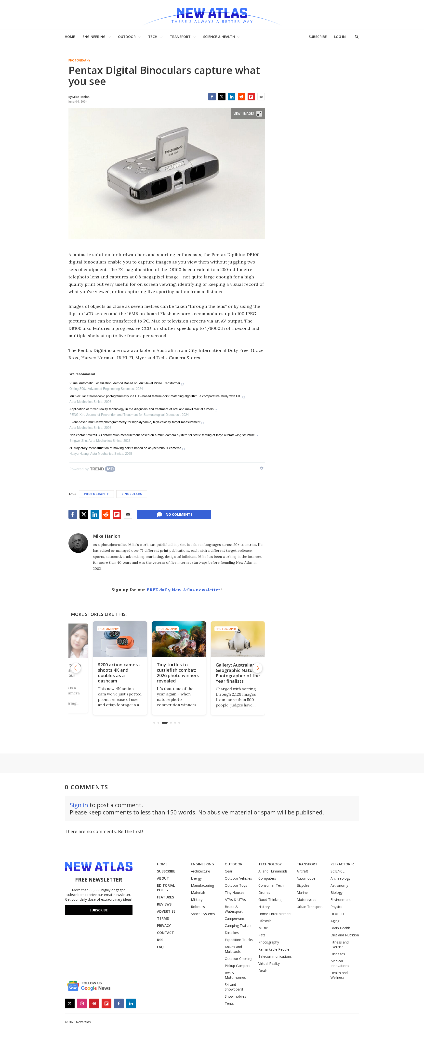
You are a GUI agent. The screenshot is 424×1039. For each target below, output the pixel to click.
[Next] (257, 668)
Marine (302, 892)
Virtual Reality (269, 963)
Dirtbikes (232, 932)
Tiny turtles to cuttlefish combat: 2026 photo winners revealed (165, 673)
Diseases (338, 954)
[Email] (261, 96)
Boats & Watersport (234, 909)
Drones (264, 892)
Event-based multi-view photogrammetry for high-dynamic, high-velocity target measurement (134, 422)
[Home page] (212, 14)
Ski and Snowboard (234, 986)
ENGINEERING (94, 36)
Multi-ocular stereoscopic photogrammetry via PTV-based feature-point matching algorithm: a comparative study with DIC (155, 396)
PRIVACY (164, 925)
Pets (261, 935)
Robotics (198, 906)
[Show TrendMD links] (262, 468)
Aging (335, 921)
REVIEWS (164, 904)
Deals (262, 970)
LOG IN (340, 36)
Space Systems (203, 913)
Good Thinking (269, 899)
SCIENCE (337, 871)
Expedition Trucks (239, 939)
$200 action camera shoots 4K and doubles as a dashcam (107, 673)
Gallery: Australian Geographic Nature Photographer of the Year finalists (225, 673)
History (264, 906)
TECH (152, 36)
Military (196, 899)
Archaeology (340, 878)
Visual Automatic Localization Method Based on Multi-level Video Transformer (124, 383)
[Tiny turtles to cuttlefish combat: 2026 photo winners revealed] (167, 639)
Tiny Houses (234, 892)
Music (263, 928)
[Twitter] (221, 96)
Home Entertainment (275, 913)
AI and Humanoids (273, 871)
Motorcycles (306, 899)
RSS (160, 939)
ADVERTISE (166, 911)
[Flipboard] (251, 96)
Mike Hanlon (106, 536)
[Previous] (76, 668)
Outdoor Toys (236, 885)
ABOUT (163, 878)
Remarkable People (273, 949)
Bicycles (303, 885)
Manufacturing (202, 885)
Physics (336, 906)
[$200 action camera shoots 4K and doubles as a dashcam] (108, 639)
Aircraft (302, 871)
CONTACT (165, 932)
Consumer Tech (271, 885)
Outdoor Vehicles (238, 878)
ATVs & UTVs (235, 899)
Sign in (79, 805)
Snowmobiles (235, 996)
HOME (70, 36)
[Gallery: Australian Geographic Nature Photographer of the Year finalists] (225, 639)
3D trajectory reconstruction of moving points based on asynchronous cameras (125, 448)
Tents (229, 1003)
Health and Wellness (339, 975)
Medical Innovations (340, 963)
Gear (228, 871)
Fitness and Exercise (340, 944)
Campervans (235, 918)
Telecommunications (275, 956)
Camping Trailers (238, 925)
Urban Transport (310, 906)
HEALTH (337, 913)
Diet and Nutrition (345, 935)
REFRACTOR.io (343, 864)
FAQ (160, 946)
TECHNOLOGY (270, 864)
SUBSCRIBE (318, 36)
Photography (79, 60)
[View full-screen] (259, 114)
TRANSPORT (180, 36)
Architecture (200, 871)
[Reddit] (241, 96)
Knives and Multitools (233, 949)
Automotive (306, 878)
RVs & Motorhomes (235, 975)
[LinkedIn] (231, 96)
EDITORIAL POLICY (166, 887)
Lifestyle (265, 921)
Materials (198, 892)
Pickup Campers (237, 965)
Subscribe (99, 910)
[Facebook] (212, 96)
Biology (337, 892)
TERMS (163, 918)
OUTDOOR (127, 36)
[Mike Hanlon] (78, 543)
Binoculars (131, 494)
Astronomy (339, 885)
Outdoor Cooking (238, 958)
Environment (341, 899)
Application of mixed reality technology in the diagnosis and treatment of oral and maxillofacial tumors (141, 409)
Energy (196, 878)
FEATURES (165, 897)
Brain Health (340, 928)
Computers (267, 878)
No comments (179, 514)
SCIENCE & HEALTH (219, 36)
